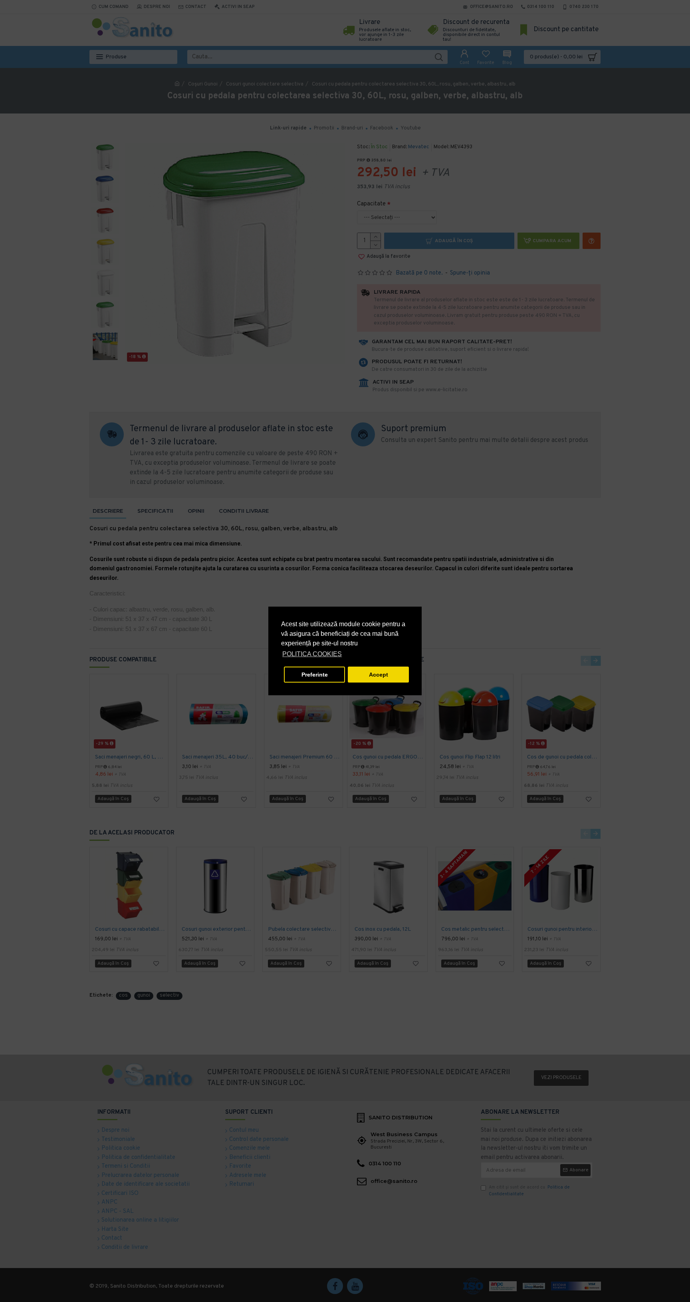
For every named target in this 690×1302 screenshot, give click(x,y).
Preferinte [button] (314, 674)
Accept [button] (378, 674)
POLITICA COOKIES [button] (312, 654)
